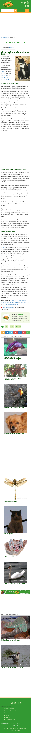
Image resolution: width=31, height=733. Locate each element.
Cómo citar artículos (9, 719)
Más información (8, 307)
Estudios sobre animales (10, 711)
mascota (19, 266)
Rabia (7, 302)
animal (3, 71)
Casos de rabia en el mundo (10, 304)
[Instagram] (18, 703)
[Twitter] (15, 703)
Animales (6, 37)
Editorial (20, 315)
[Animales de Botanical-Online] (8, 4)
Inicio (2, 37)
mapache (4, 75)
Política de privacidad (20, 728)
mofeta (3, 77)
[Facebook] (9, 703)
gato (6, 326)
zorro (9, 77)
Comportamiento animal (10, 713)
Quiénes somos (8, 717)
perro (4, 247)
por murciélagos (14, 302)
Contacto (6, 715)
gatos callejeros (6, 255)
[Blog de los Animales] (20, 703)
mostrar (11, 47)
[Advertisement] (15, 26)
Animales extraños (9, 708)
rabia (11, 326)
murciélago (6, 79)
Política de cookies (15, 730)
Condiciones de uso (9, 728)
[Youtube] (12, 703)
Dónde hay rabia (25, 302)
